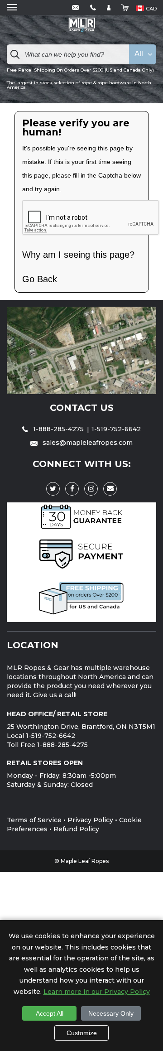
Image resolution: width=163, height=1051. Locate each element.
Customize (82, 1033)
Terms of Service (34, 820)
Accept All (49, 1013)
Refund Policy (76, 829)
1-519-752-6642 (116, 429)
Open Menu (12, 7)
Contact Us (82, 407)
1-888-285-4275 (58, 429)
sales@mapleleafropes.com (87, 443)
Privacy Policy (90, 820)
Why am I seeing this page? (78, 255)
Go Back (39, 279)
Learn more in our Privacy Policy (96, 992)
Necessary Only (111, 1013)
